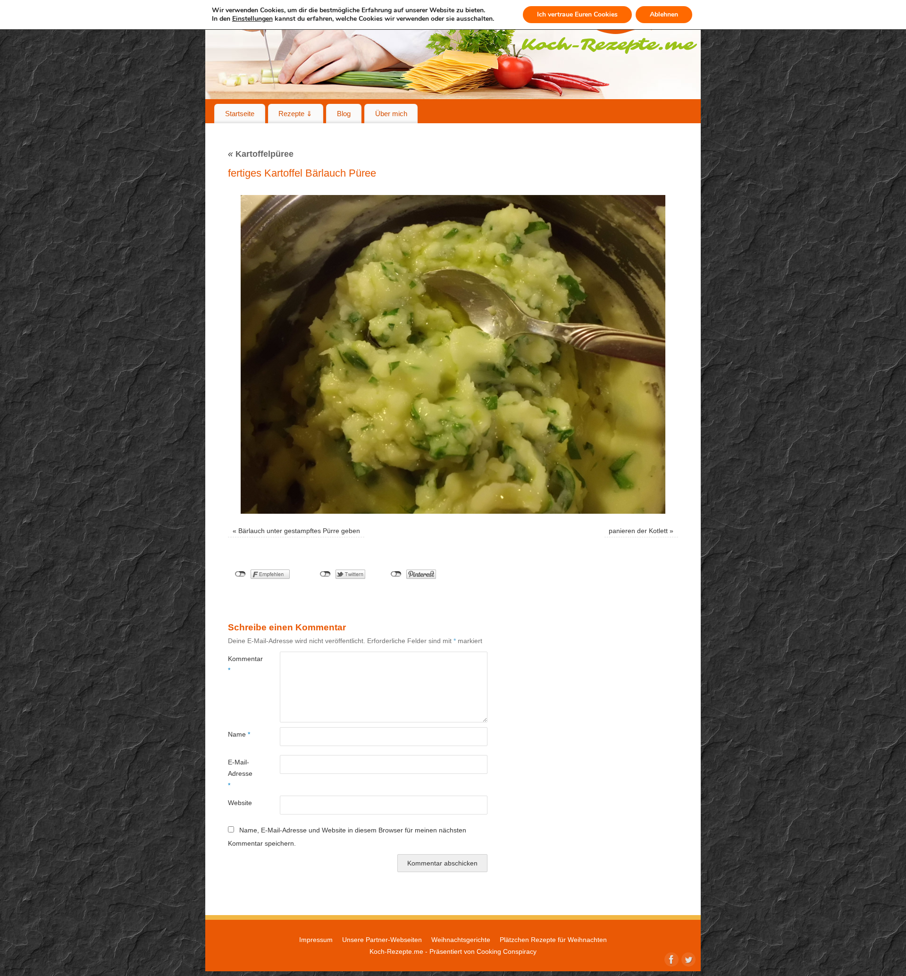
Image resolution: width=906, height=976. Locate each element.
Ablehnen (664, 14)
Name (239, 734)
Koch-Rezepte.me (396, 951)
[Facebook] (670, 958)
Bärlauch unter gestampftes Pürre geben (299, 531)
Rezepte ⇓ (295, 114)
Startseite (239, 114)
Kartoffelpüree (261, 154)
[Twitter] (687, 958)
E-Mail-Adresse (240, 773)
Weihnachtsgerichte (460, 939)
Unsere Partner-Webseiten (382, 939)
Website (240, 802)
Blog (344, 114)
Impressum (316, 939)
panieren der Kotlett (638, 531)
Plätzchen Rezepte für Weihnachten (553, 939)
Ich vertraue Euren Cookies (577, 14)
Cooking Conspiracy (507, 951)
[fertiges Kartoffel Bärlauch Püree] (453, 354)
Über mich (391, 114)
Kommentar (241, 664)
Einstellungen (252, 19)
